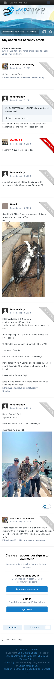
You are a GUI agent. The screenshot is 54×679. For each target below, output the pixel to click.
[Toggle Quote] (6, 108)
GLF (15, 3)
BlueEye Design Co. (28, 665)
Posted (20, 68)
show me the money (11, 48)
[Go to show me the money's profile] (5, 66)
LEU (11, 3)
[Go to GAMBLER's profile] (5, 142)
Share (13, 627)
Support (8, 669)
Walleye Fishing (27, 659)
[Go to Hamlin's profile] (5, 206)
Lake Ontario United (27, 652)
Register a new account (27, 589)
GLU (25, 3)
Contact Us (21, 649)
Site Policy (9, 662)
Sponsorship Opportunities (27, 669)
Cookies (34, 649)
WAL (20, 3)
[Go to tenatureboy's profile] (5, 99)
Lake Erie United (14, 656)
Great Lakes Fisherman (35, 656)
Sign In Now (27, 609)
